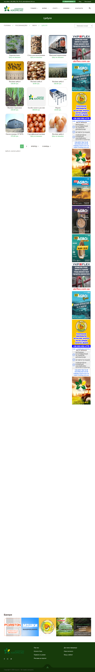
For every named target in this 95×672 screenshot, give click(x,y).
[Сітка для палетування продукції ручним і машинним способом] (36, 44)
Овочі (34, 25)
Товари (33, 8)
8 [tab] (52, 638)
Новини (66, 8)
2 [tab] (35, 638)
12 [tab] (63, 638)
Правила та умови (39, 655)
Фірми (44, 8)
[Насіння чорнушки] (15, 97)
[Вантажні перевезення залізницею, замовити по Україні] (58, 44)
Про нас (36, 647)
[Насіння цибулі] (58, 123)
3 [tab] (38, 638)
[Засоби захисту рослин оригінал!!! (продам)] (36, 97)
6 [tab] (46, 638)
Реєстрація (88, 1)
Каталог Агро (38, 651)
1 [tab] (32, 638)
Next (90, 319)
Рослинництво (21, 25)
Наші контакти (68, 651)
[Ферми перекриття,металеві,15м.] (58, 97)
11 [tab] (60, 638)
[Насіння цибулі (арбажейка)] (36, 70)
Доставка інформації (70, 647)
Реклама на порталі (40, 658)
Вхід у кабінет (68, 655)
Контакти (79, 8)
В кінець (45, 146)
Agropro (17, 670)
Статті (55, 8)
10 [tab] (57, 638)
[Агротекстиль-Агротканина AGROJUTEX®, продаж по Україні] (15, 44)
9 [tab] (54, 638)
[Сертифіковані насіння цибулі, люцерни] (36, 123)
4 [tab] (40, 638)
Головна (7, 25)
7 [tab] (49, 638)
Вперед (34, 146)
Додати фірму (69, 1)
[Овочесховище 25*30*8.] (15, 123)
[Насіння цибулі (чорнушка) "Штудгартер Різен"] (58, 70)
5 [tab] (43, 638)
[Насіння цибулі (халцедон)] (15, 70)
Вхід (80, 1)
